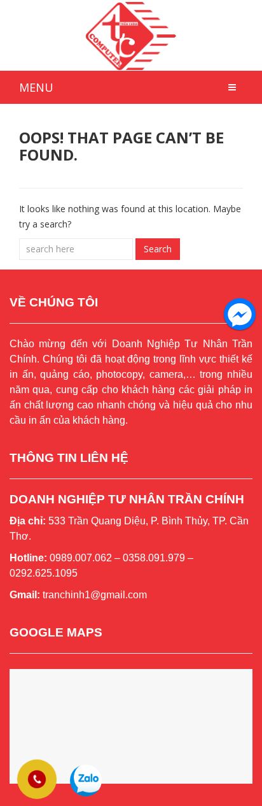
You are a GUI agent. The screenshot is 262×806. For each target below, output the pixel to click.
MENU (36, 87)
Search (158, 249)
